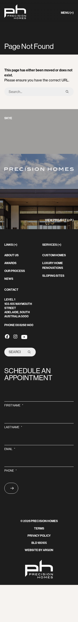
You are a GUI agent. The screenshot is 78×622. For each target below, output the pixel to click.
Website (31, 550)
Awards (10, 263)
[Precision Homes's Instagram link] (15, 336)
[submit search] (67, 91)
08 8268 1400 (24, 325)
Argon (48, 550)
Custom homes (54, 255)
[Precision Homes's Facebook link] (7, 336)
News (8, 279)
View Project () (59, 220)
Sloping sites (53, 276)
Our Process (14, 271)
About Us (11, 255)
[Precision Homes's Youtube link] (24, 336)
